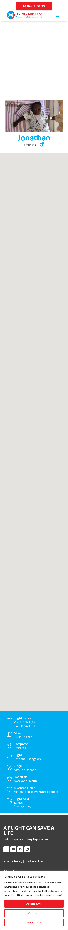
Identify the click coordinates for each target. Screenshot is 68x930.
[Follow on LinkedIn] (20, 849)
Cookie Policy (33, 861)
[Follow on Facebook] (6, 849)
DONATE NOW (34, 5)
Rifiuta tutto (34, 922)
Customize (34, 913)
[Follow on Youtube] (13, 849)
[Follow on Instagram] (27, 849)
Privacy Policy (12, 861)
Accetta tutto (34, 903)
